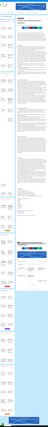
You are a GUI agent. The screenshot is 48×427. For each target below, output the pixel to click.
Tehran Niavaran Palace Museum (22, 244)
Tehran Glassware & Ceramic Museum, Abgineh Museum (30, 269)
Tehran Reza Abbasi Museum (21, 261)
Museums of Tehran (20, 243)
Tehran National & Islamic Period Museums (42, 269)
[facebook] (23, 28)
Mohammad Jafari (20, 25)
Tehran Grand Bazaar (21, 268)
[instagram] (45, 1)
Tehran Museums (43, 243)
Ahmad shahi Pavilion (23, 242)
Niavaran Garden (26, 243)
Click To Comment (32, 288)
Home (18, 17)
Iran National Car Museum (43, 261)
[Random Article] (45, 13)
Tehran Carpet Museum (21, 275)
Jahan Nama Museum (34, 242)
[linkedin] (33, 28)
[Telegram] (47, 1)
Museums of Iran (22, 17)
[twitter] (25, 28)
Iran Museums (28, 242)
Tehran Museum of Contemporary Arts (30, 276)
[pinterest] (30, 28)
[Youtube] (44, 1)
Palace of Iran (31, 243)
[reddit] (28, 28)
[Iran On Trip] (3, 3)
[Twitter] (38, 1)
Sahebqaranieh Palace (37, 243)
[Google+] (40, 1)
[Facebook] (37, 1)
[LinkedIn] (42, 1)
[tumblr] (36, 28)
